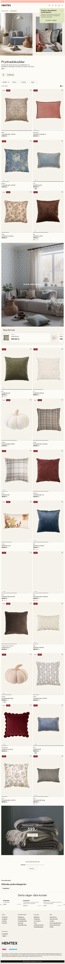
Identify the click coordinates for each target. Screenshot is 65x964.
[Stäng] (62, 10)
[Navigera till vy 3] (20, 181)
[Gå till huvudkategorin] (3, 75)
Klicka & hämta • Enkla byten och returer (32, 961)
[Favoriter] (55, 5)
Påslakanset (21, 917)
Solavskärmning (22, 925)
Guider (51, 927)
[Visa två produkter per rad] (61, 86)
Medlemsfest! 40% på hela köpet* (32, 1)
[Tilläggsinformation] (8, 136)
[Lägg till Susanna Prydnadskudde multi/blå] (31, 180)
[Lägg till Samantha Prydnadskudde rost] (62, 490)
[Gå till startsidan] (6, 5)
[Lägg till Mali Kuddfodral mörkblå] (62, 541)
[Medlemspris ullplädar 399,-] (32, 837)
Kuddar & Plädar (4, 10)
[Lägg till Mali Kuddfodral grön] (31, 388)
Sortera (14, 82)
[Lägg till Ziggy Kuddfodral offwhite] (62, 642)
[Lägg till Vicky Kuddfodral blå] (62, 744)
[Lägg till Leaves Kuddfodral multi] (31, 541)
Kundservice (53, 917)
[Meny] (62, 5)
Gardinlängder (22, 919)
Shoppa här (32, 835)
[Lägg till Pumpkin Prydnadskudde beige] (31, 693)
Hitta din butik (53, 919)
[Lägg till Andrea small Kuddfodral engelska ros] (62, 129)
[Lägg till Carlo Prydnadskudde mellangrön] (62, 591)
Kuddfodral (10, 75)
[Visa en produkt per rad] (62, 86)
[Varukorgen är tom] (59, 5)
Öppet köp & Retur (55, 925)
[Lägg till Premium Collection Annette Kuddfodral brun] (31, 642)
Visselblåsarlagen (38, 927)
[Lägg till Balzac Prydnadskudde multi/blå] (31, 129)
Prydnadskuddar (22, 921)
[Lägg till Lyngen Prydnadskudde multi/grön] (62, 439)
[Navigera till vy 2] (13, 181)
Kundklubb (37, 919)
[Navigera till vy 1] (5, 181)
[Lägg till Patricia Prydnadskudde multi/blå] (62, 693)
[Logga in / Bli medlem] (52, 5)
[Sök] (49, 5)
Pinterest (4, 923)
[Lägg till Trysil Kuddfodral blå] (31, 490)
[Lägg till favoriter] (30, 90)
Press (35, 923)
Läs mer (3, 68)
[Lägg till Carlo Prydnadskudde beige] (62, 795)
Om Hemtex (37, 921)
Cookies (52, 921)
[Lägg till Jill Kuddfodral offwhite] (62, 388)
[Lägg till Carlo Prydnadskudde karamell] (31, 591)
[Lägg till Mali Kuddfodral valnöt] (62, 231)
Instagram (4, 919)
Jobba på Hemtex (39, 925)
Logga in (4, 936)
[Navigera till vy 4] (28, 181)
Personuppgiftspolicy (56, 923)
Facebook (4, 917)
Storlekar (23, 82)
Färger (32, 82)
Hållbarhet (37, 917)
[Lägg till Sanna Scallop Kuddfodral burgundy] (31, 744)
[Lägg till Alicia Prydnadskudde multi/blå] (31, 795)
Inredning (20, 923)
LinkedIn (4, 921)
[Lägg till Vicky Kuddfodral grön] (62, 180)
